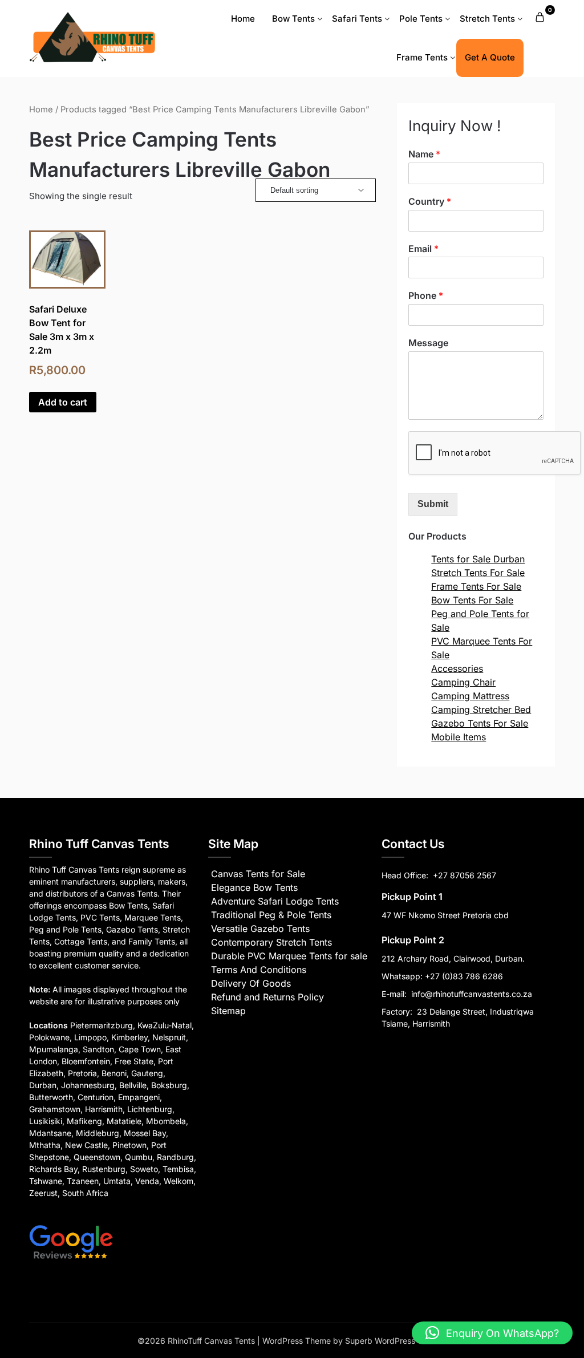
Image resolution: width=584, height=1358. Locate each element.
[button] (492, 1332)
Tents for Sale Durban (478, 559)
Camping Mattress (470, 696)
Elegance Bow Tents (254, 887)
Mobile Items (458, 737)
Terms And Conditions (258, 969)
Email (423, 248)
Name (424, 154)
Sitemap (228, 1010)
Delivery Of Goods (251, 983)
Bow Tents (293, 18)
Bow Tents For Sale (472, 600)
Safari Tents (357, 18)
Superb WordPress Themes (396, 1340)
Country (429, 201)
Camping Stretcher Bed (481, 709)
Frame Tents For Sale (476, 586)
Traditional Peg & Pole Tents (271, 915)
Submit (432, 504)
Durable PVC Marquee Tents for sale (289, 956)
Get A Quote (490, 57)
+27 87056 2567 (464, 875)
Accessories (457, 668)
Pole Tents (421, 18)
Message (428, 342)
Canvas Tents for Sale (258, 873)
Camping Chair (463, 682)
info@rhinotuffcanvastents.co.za (471, 994)
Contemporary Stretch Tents (271, 942)
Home (243, 18)
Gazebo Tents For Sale (479, 723)
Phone (425, 295)
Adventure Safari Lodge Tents (275, 901)
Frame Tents (422, 57)
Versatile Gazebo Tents (260, 928)
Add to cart (62, 402)
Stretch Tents (487, 18)
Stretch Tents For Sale (478, 572)
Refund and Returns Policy (267, 997)
